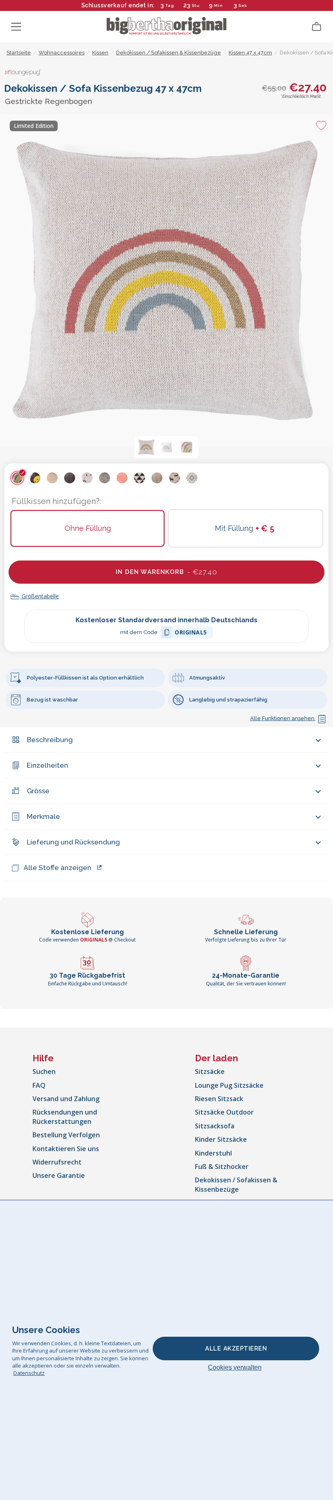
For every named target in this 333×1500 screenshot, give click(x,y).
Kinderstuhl (213, 1153)
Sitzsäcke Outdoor (224, 1112)
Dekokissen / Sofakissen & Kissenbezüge (236, 1184)
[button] (146, 447)
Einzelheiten (47, 765)
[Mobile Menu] (16, 26)
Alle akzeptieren (236, 1348)
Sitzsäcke (210, 1071)
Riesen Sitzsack (219, 1098)
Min (218, 5)
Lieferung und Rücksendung (73, 842)
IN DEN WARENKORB (166, 572)
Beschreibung (50, 740)
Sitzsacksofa (214, 1125)
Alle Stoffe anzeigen (57, 868)
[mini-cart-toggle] (316, 26)
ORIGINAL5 (191, 633)
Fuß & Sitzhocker (222, 1166)
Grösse (38, 791)
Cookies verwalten (235, 1367)
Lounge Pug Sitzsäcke (229, 1085)
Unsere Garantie (58, 1175)
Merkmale (43, 816)
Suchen (44, 1071)
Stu (196, 5)
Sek (242, 5)
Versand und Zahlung (65, 1098)
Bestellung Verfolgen (66, 1134)
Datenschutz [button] (29, 1373)
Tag (169, 5)
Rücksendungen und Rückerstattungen (64, 1117)
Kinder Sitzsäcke (221, 1139)
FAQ (38, 1085)
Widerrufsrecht (57, 1162)
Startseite (18, 53)
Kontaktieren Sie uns (65, 1148)
